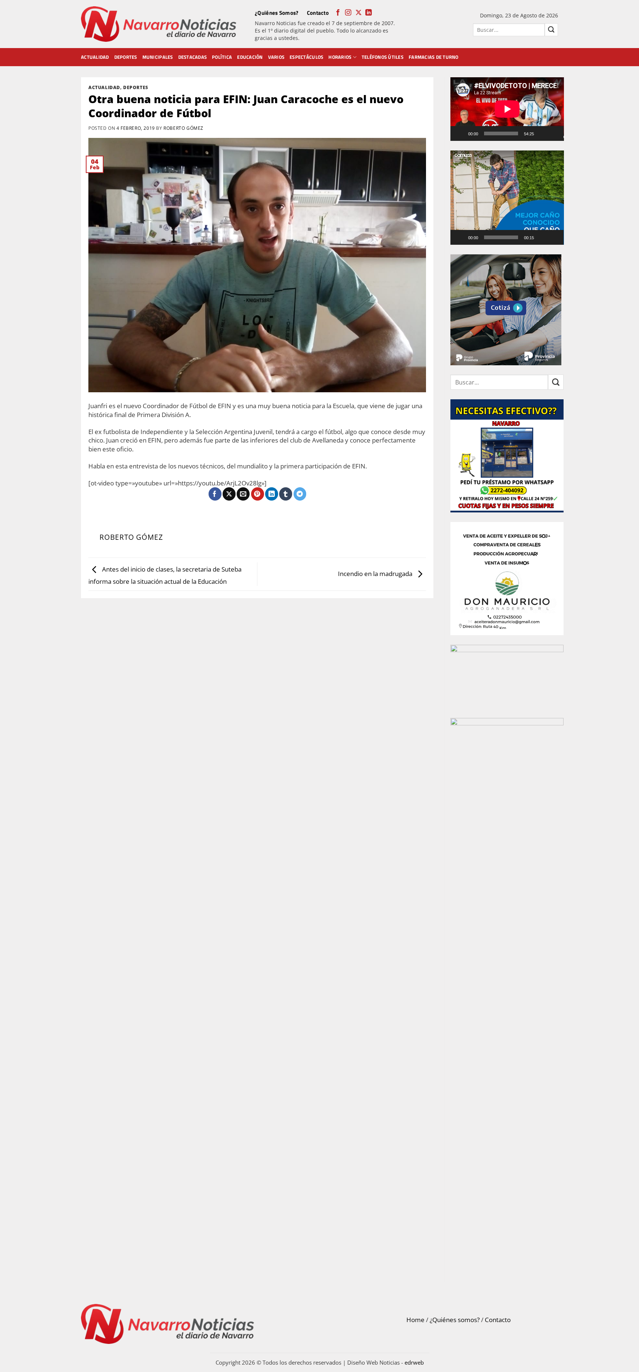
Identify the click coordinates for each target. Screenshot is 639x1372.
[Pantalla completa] (554, 133)
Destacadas (192, 57)
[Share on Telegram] (300, 494)
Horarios (339, 57)
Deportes (125, 57)
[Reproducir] (460, 133)
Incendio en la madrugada (376, 573)
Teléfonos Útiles (382, 57)
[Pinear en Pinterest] (257, 494)
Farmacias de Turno (434, 57)
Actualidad (95, 57)
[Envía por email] (243, 494)
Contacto (318, 13)
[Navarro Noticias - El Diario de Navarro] (158, 24)
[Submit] (551, 29)
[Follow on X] (358, 13)
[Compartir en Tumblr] (285, 494)
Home (415, 1319)
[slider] (501, 237)
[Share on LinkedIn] (271, 494)
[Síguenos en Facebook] (338, 13)
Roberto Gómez (183, 128)
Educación (250, 57)
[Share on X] (229, 494)
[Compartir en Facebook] (215, 494)
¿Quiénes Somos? (277, 13)
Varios (276, 57)
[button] (507, 198)
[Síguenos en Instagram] (348, 13)
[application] (507, 109)
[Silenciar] (542, 133)
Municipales (157, 57)
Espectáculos (306, 57)
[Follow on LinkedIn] (368, 13)
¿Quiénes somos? (455, 1319)
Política (222, 57)
